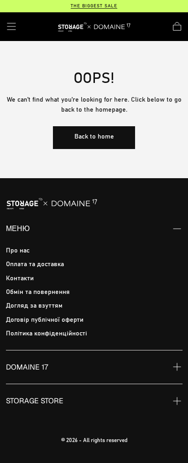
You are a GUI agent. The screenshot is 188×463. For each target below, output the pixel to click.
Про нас (18, 250)
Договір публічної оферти (45, 320)
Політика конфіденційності (46, 333)
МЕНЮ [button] (18, 228)
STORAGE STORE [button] (34, 401)
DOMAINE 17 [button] (27, 367)
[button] (11, 26)
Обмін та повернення (38, 292)
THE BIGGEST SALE (94, 6)
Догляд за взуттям (34, 306)
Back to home (94, 137)
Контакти (20, 278)
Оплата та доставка (35, 264)
